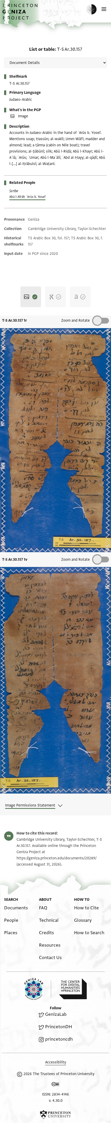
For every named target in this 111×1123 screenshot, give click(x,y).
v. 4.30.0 (55, 1100)
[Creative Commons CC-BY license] (55, 1085)
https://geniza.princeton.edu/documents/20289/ (57, 858)
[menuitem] (16, 908)
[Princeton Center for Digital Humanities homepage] (73, 988)
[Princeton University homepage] (55, 1114)
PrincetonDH (58, 1027)
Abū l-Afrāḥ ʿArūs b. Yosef (27, 197)
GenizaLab (56, 1014)
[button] (20, 14)
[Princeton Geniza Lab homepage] (37, 989)
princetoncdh (59, 1039)
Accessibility (55, 1062)
